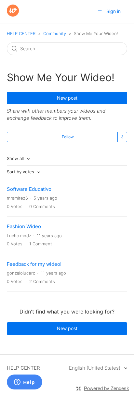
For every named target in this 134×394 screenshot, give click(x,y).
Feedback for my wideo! (34, 264)
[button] (100, 11)
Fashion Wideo (24, 226)
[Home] (13, 15)
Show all (16, 158)
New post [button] (67, 98)
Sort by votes (21, 171)
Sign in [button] (113, 11)
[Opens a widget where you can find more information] (24, 383)
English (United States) (95, 368)
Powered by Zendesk (106, 388)
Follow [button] (68, 136)
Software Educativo (29, 189)
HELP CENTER (21, 33)
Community (54, 33)
